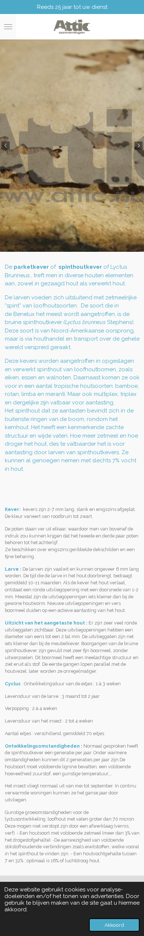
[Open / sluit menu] (8, 27)
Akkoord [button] (114, 925)
